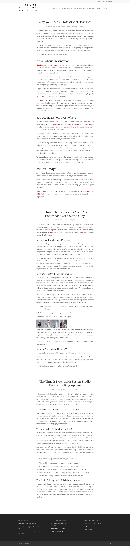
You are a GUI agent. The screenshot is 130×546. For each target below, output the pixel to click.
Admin (82, 26)
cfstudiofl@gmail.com (57, 531)
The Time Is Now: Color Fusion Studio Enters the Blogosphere (65, 383)
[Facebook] (107, 543)
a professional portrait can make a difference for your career (69, 124)
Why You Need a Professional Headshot (65, 22)
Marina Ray (52, 232)
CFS (69, 26)
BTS (71, 220)
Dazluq (81, 232)
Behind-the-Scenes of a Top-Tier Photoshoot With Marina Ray (65, 214)
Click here (54, 191)
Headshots (74, 26)
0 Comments (61, 26)
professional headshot (46, 100)
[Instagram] (110, 543)
